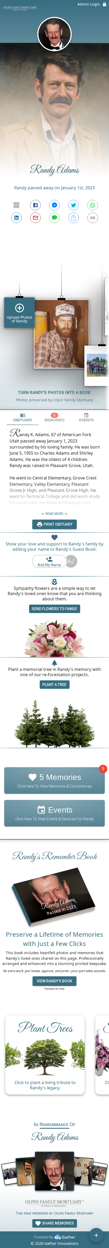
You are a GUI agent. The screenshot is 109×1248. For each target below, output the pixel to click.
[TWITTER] (73, 205)
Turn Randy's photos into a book (54, 392)
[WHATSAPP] (92, 205)
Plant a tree (54, 684)
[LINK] (92, 218)
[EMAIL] (35, 218)
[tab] (23, 417)
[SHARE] (73, 218)
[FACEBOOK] (35, 205)
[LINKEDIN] (16, 218)
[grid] (54, 325)
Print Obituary (57, 524)
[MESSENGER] (54, 205)
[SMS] (54, 218)
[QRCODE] (16, 205)
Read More (54, 514)
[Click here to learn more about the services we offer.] (54, 1204)
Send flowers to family (54, 609)
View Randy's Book (54, 981)
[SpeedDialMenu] (96, 1235)
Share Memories (57, 1223)
